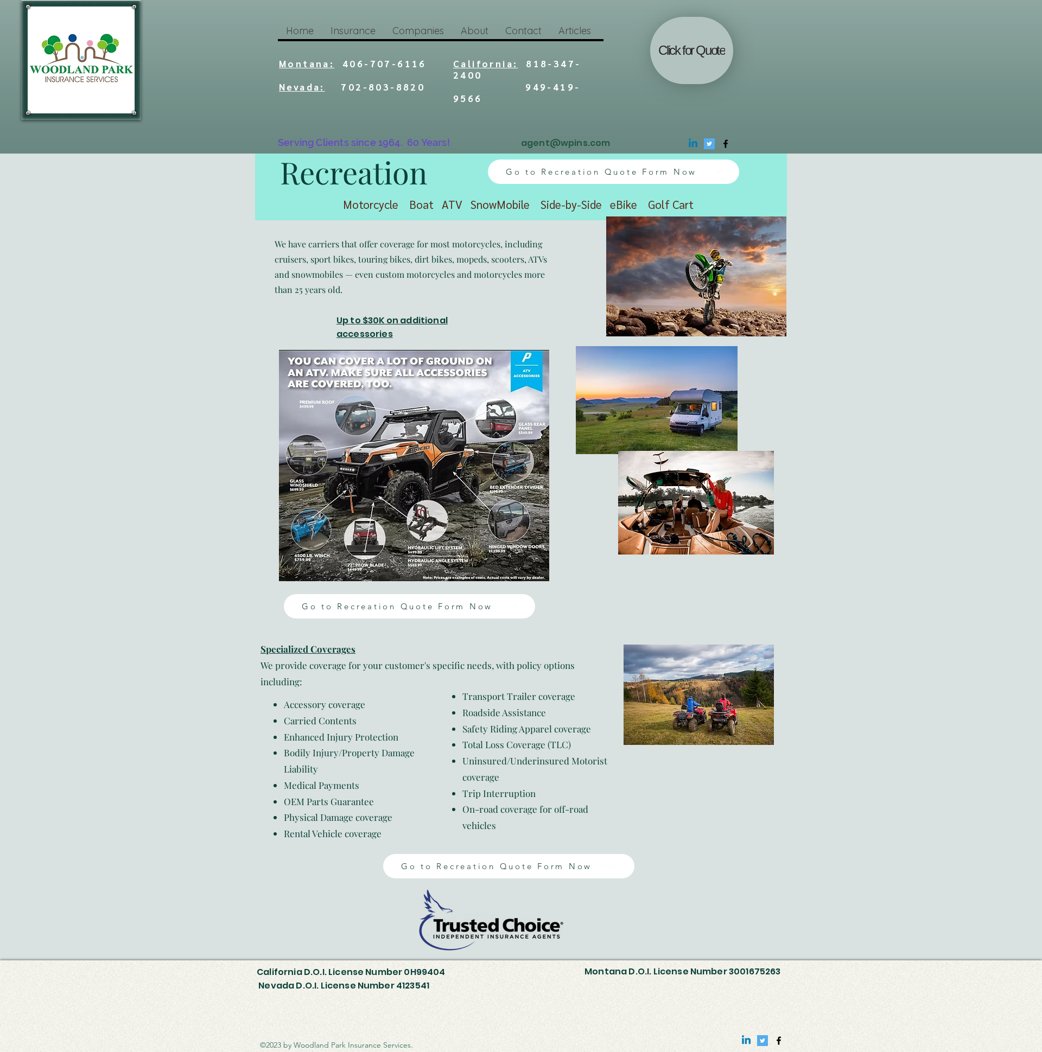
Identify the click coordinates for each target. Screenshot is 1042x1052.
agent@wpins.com (565, 143)
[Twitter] (709, 143)
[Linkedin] (693, 143)
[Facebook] (725, 143)
